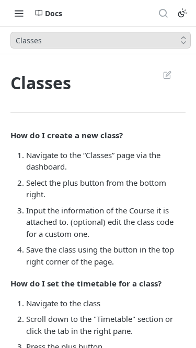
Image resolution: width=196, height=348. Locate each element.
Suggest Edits (162, 74)
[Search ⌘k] (163, 13)
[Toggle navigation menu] (18, 13)
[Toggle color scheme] (182, 13)
